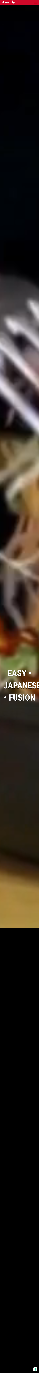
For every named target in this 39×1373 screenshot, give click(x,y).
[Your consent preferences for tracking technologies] (35, 1369)
